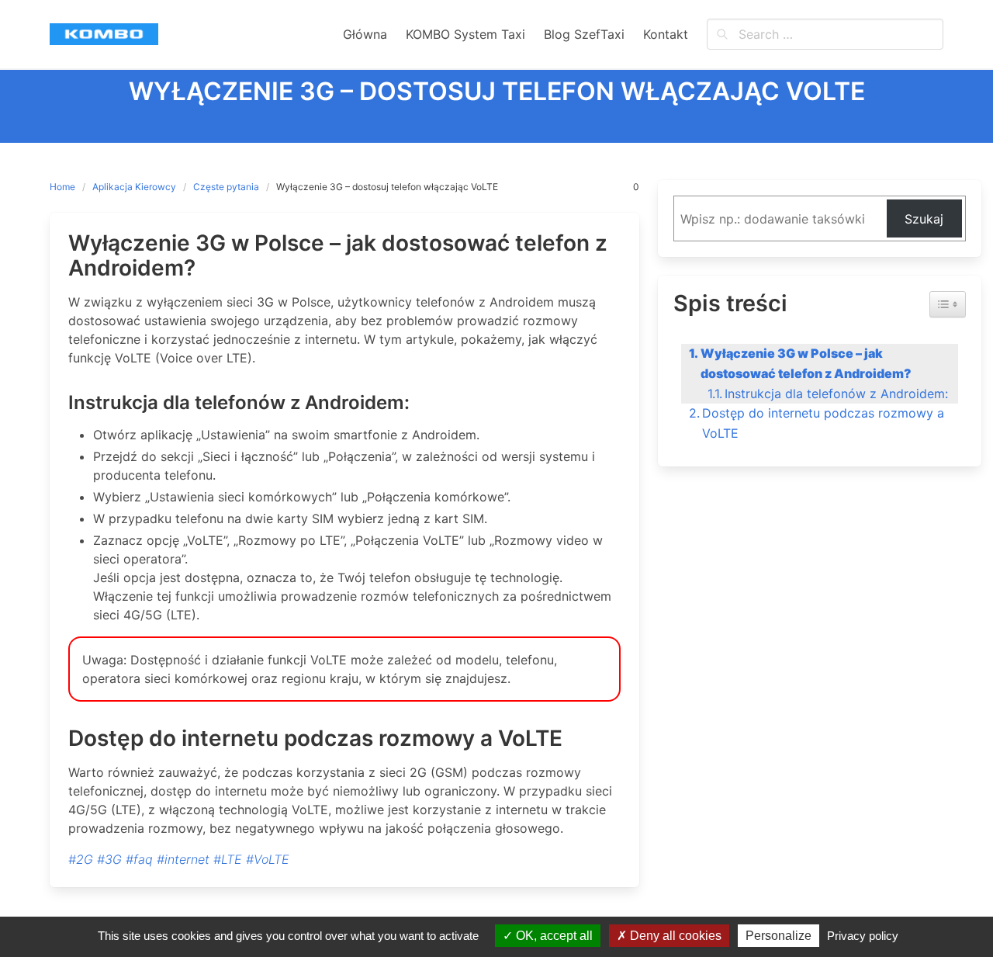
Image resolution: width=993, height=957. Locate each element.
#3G (109, 859)
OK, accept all (553, 935)
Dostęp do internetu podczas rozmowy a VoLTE (823, 423)
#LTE (227, 859)
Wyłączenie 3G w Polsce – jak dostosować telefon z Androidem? (806, 363)
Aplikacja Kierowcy (134, 186)
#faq (139, 859)
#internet (183, 859)
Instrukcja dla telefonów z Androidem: (836, 393)
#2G (80, 859)
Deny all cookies (674, 935)
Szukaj (924, 219)
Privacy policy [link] (862, 935)
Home (62, 186)
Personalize (778, 935)
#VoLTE (267, 859)
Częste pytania (226, 186)
